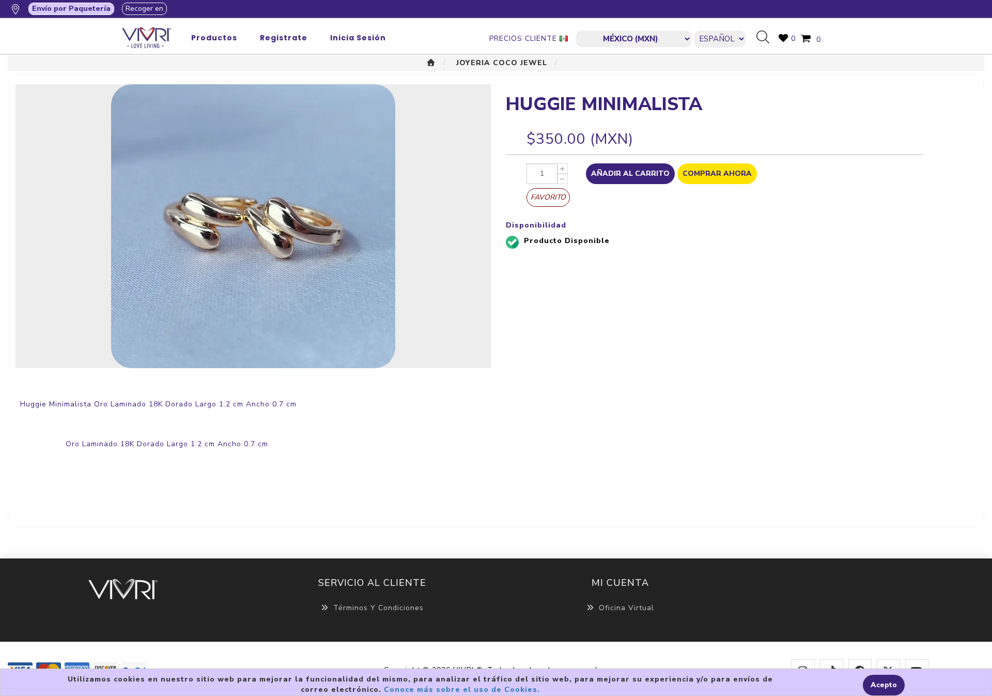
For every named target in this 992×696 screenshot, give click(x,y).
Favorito (548, 197)
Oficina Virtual (626, 608)
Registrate (283, 38)
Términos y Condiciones (378, 608)
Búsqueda (767, 38)
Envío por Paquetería (71, 8)
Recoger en (144, 8)
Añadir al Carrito (630, 173)
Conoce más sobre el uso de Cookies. (462, 689)
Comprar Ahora (717, 173)
